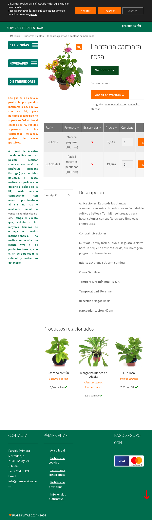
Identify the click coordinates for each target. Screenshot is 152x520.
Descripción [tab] (51, 195)
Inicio (17, 36)
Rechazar (109, 11)
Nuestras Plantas (34, 36)
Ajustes (132, 11)
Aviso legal (57, 450)
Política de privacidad (57, 484)
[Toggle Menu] (35, 45)
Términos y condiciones (57, 472)
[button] (79, 47)
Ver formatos (104, 70)
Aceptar (85, 11)
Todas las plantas (57, 36)
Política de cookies (57, 460)
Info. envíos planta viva (57, 496)
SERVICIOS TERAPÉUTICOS (25, 28)
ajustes (33, 14)
